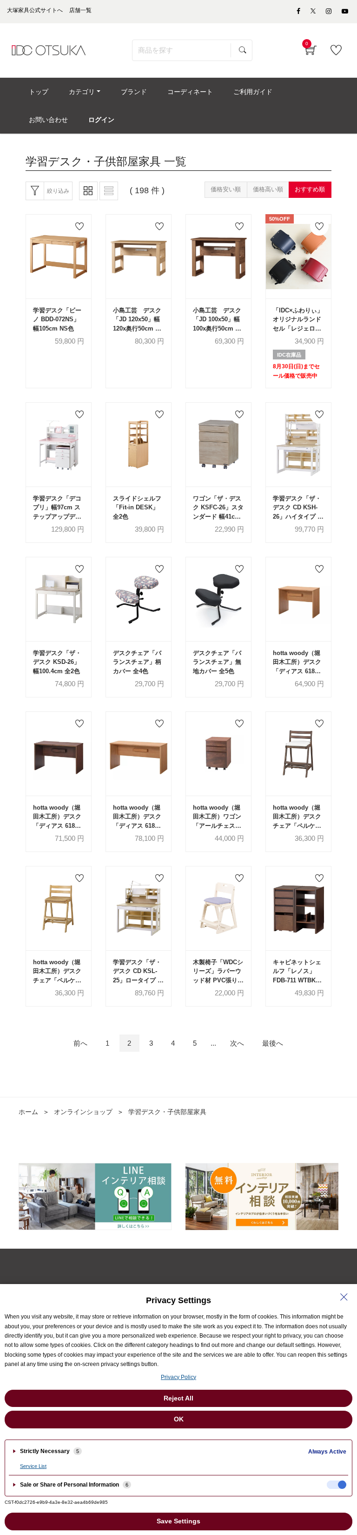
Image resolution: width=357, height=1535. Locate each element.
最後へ (272, 1043)
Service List (33, 1466)
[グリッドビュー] (88, 191)
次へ (237, 1043)
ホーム (28, 1112)
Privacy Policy (178, 1377)
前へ (80, 1043)
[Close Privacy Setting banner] (344, 1297)
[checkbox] (336, 1485)
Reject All (178, 1398)
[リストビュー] (108, 191)
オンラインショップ (83, 1112)
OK (179, 1419)
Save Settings (178, 1521)
